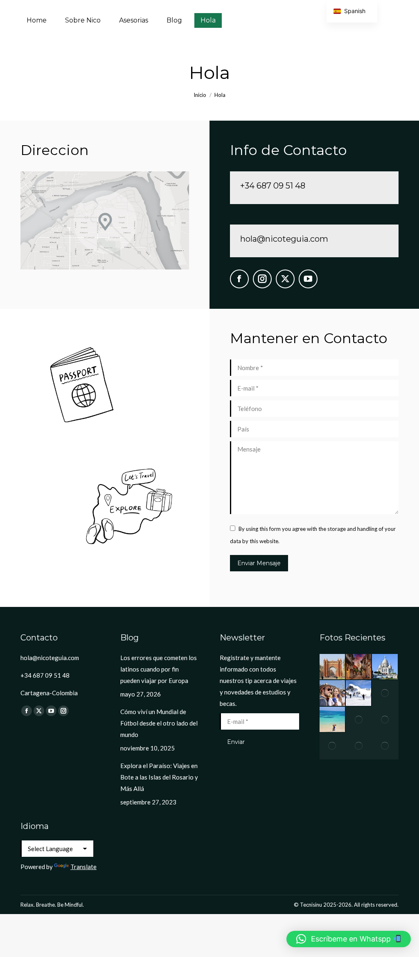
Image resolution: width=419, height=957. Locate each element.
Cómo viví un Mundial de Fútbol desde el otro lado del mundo (159, 723)
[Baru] (333, 720)
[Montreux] (385, 746)
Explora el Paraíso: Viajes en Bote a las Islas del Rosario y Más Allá (159, 777)
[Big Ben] (359, 720)
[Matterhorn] (385, 693)
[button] (348, 939)
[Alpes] (359, 693)
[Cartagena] (359, 667)
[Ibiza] (333, 746)
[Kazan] (333, 693)
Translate (83, 866)
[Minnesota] (385, 720)
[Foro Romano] (359, 746)
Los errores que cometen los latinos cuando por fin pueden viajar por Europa (158, 669)
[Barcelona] (333, 667)
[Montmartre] (385, 667)
